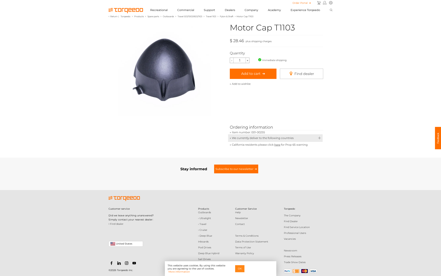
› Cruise (202, 229)
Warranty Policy (244, 253)
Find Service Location (297, 227)
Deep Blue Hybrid (208, 253)
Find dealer (304, 74)
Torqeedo (125, 16)
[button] (438, 138)
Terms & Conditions (247, 235)
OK (240, 268)
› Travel (202, 224)
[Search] (331, 10)
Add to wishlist (241, 83)
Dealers (230, 10)
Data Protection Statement (251, 241)
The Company (292, 215)
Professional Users (295, 233)
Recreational (159, 10)
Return (113, 16)
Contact (240, 224)
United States (123, 243)
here (277, 144)
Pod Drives (204, 247)
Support (209, 10)
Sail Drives (204, 259)
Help (238, 212)
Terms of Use (243, 247)
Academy (274, 10)
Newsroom (290, 250)
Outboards (204, 212)
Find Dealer (291, 221)
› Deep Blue (205, 235)
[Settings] (330, 3)
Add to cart (250, 74)
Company (251, 10)
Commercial (185, 10)
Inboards (203, 241)
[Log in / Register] (325, 3)
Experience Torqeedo (305, 10)
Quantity (237, 53)
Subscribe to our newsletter (234, 169)
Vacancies (290, 238)
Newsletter (241, 218)
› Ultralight (204, 218)
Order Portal (300, 2)
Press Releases (292, 256)
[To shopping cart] (319, 3)
